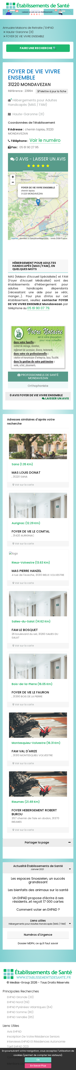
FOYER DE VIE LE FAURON (30, 692)
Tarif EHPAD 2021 (18, 1046)
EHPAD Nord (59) (18, 1002)
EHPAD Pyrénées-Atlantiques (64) (29, 1007)
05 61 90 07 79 (38, 308)
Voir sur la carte (24, 484)
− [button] (13, 182)
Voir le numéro (45, 140)
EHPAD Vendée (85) (20, 1017)
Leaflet (14, 238)
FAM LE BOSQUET (25, 630)
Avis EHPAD (14, 1032)
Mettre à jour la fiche (53, 91)
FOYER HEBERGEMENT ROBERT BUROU (34, 812)
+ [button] (13, 177)
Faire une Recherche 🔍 (38, 48)
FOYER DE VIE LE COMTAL (31, 531)
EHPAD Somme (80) (20, 1012)
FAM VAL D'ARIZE (24, 751)
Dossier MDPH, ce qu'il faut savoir (38, 943)
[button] (12, 206)
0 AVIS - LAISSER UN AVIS (40, 162)
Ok (38, 1059)
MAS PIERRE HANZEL (26, 571)
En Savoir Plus (38, 1065)
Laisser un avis (57, 398)
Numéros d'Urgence (38, 935)
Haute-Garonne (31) (19, 32)
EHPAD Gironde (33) (20, 997)
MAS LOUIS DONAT (26, 472)
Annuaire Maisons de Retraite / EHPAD (28, 28)
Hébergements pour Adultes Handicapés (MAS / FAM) (32, 102)
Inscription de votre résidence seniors (33, 1036)
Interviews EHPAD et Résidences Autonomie (36, 1041)
